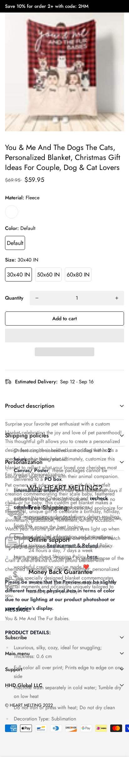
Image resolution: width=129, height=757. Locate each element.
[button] (64, 335)
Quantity (14, 297)
